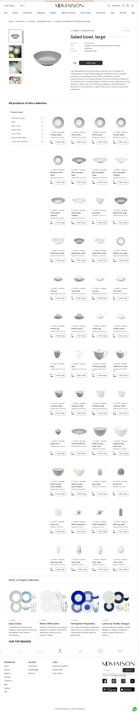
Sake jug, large (119, 524)
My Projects (116, 6)
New (6, 13)
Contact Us (8, 681)
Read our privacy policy (120, 675)
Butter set (117, 484)
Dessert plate (118, 135)
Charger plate (56, 135)
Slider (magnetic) (78, 524)
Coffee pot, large (99, 366)
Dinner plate (97, 135)
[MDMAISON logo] (119, 663)
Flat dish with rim (78, 444)
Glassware (41, 13)
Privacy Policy (57, 673)
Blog (133, 13)
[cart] (128, 5)
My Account (32, 666)
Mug (52, 366)
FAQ (5, 692)
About (6, 666)
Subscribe (128, 670)
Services (123, 13)
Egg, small (96, 484)
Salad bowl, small (78, 253)
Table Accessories (68, 13)
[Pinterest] (114, 681)
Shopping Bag (33, 670)
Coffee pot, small (120, 366)
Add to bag (90, 63)
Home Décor (101, 13)
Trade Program (9, 6)
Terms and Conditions (60, 666)
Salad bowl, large (120, 213)
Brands (15, 13)
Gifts (113, 13)
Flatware (53, 13)
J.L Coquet (31, 21)
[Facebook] (105, 681)
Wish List (31, 673)
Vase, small (117, 562)
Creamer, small (77, 406)
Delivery (7, 673)
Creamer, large (56, 406)
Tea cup (53, 291)
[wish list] (123, 5)
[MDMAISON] (69, 6)
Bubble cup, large (120, 253)
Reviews (7, 688)
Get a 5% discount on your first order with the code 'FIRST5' (69, 1)
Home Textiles (85, 13)
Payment (7, 677)
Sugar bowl (54, 444)
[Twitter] (132, 681)
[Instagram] (123, 681)
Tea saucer (75, 291)
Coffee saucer (77, 329)
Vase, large (75, 562)
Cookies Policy (58, 670)
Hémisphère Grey (44, 21)
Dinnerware (27, 13)
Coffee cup (54, 329)
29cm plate (76, 135)
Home (11, 21)
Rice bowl (96, 213)
